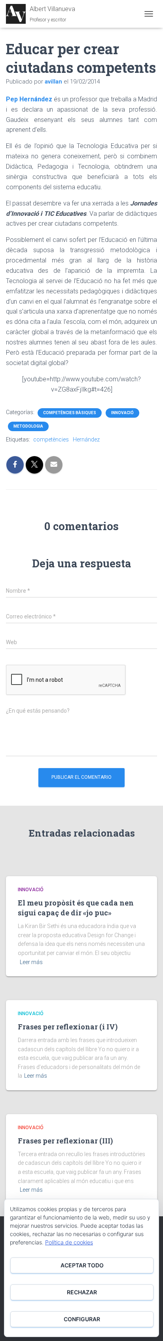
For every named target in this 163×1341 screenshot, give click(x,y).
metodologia (28, 426)
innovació (122, 413)
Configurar (82, 1319)
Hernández (86, 439)
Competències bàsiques (69, 413)
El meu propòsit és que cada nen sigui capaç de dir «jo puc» (76, 907)
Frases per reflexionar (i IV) (68, 1026)
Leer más (31, 962)
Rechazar (82, 1292)
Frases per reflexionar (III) (65, 1140)
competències (51, 439)
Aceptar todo (82, 1265)
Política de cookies (69, 1242)
